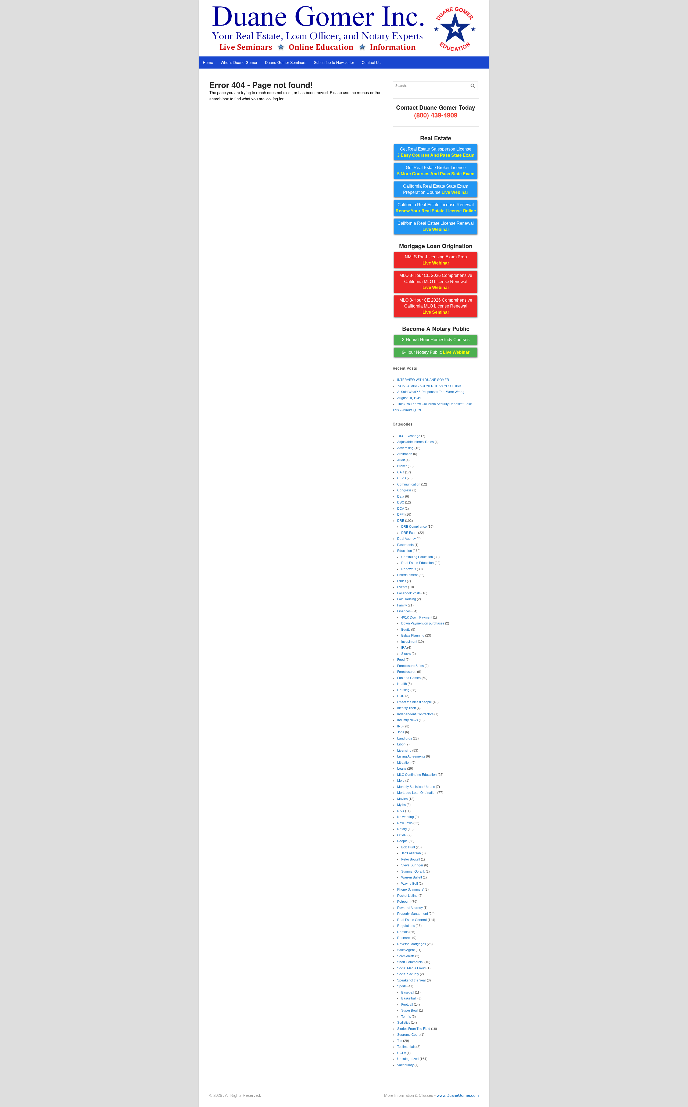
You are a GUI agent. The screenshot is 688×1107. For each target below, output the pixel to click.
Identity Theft (406, 708)
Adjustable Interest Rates (415, 442)
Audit (401, 460)
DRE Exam (409, 533)
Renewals (408, 569)
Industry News (407, 720)
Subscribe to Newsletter (334, 62)
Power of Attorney (410, 908)
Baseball (407, 992)
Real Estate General (412, 920)
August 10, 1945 (409, 398)
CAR (400, 472)
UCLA (401, 1053)
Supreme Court (408, 1035)
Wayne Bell (409, 883)
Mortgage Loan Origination (416, 793)
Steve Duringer (412, 865)
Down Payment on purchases (422, 623)
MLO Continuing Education (417, 775)
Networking (405, 817)
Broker (402, 466)
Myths (401, 805)
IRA (403, 647)
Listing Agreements (411, 756)
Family (402, 605)
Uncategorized (408, 1059)
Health (402, 684)
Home (208, 62)
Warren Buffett (411, 877)
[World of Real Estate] (344, 50)
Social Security (408, 974)
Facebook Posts (409, 593)
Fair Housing (406, 599)
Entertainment (407, 575)
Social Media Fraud (411, 968)
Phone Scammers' (410, 889)
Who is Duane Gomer (239, 62)
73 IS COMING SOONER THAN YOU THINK (429, 386)
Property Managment (412, 914)
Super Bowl (409, 1010)
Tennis (406, 1017)
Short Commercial (410, 962)
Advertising (405, 448)
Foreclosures (406, 672)
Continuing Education (417, 557)
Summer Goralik (413, 871)
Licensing (404, 750)
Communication (408, 484)
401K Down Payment (416, 617)
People (402, 841)
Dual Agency (406, 539)
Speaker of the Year (411, 980)
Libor (401, 744)
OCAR (402, 835)
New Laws (405, 823)
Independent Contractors (415, 714)
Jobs (400, 732)
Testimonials (406, 1047)
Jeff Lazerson (411, 853)
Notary (402, 829)
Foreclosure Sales (410, 666)
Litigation (404, 763)
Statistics (403, 1022)
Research (404, 938)
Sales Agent (406, 950)
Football (407, 1004)
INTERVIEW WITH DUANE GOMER (423, 380)
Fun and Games (409, 678)
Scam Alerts (405, 956)
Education (404, 551)
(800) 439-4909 (435, 114)
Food (401, 660)
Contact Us (371, 62)
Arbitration (404, 454)
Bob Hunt (408, 847)
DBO (400, 502)
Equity (405, 629)
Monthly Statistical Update (416, 787)
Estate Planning (412, 635)
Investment (409, 642)
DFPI (400, 514)
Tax (399, 1041)
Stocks (406, 654)
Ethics (401, 581)
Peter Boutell (410, 859)
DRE (400, 521)
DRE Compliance (414, 526)
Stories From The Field (413, 1029)
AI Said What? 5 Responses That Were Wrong (430, 392)
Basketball (409, 998)
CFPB (401, 478)
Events (402, 587)
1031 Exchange (408, 436)
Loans (401, 768)
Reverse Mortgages (411, 944)
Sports (402, 986)
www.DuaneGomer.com (458, 1095)
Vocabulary (405, 1065)
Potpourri (404, 902)
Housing (403, 690)
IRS (400, 726)
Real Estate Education (417, 563)
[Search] (473, 85)
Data (400, 496)
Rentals (402, 932)
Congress (404, 490)
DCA (400, 508)
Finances (404, 611)
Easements (405, 545)
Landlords (404, 738)
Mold (400, 781)
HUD (400, 696)
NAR (400, 811)
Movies (402, 799)
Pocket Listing (407, 896)
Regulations (406, 926)
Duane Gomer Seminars (285, 62)
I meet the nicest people (414, 702)
